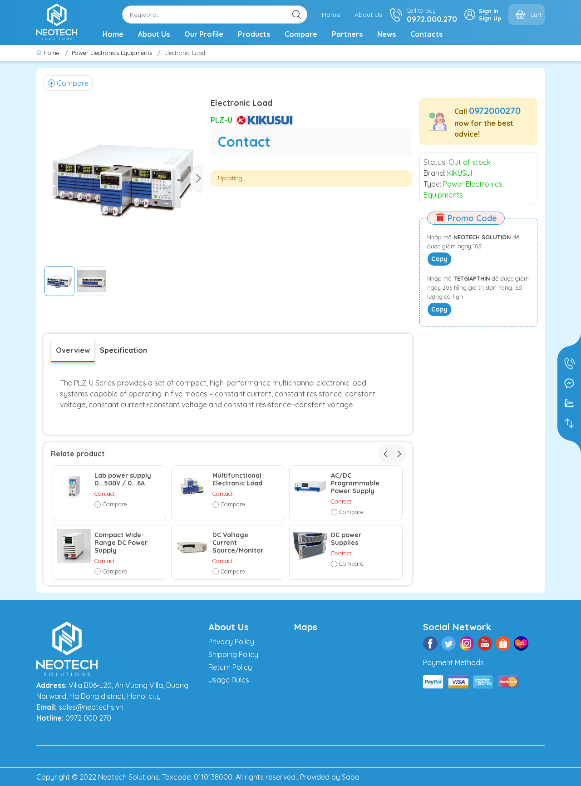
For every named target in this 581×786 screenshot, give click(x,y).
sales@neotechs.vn (91, 707)
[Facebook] (430, 643)
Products (254, 34)
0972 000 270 (88, 717)
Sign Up (490, 18)
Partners (347, 34)
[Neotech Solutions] (56, 20)
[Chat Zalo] (569, 403)
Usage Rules (228, 679)
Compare (301, 34)
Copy (439, 259)
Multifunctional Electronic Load (237, 479)
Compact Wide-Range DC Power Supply (121, 542)
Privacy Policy (231, 641)
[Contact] (569, 423)
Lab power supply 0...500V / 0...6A (122, 479)
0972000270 (495, 110)
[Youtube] (485, 643)
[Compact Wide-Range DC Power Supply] (74, 546)
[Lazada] (521, 643)
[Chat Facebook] (569, 383)
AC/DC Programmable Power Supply (355, 483)
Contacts (426, 34)
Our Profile (203, 34)
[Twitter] (448, 643)
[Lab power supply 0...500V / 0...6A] (74, 487)
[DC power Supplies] (310, 546)
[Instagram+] (466, 643)
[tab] (123, 350)
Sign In (488, 11)
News (386, 34)
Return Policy (230, 667)
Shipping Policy (233, 654)
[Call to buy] (569, 363)
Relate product (78, 453)
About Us (368, 14)
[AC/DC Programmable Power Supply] (310, 487)
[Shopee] (503, 643)
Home (331, 14)
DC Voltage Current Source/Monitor (237, 542)
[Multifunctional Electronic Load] (192, 487)
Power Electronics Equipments (112, 52)
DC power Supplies (346, 539)
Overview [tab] (73, 350)
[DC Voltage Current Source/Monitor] (192, 546)
